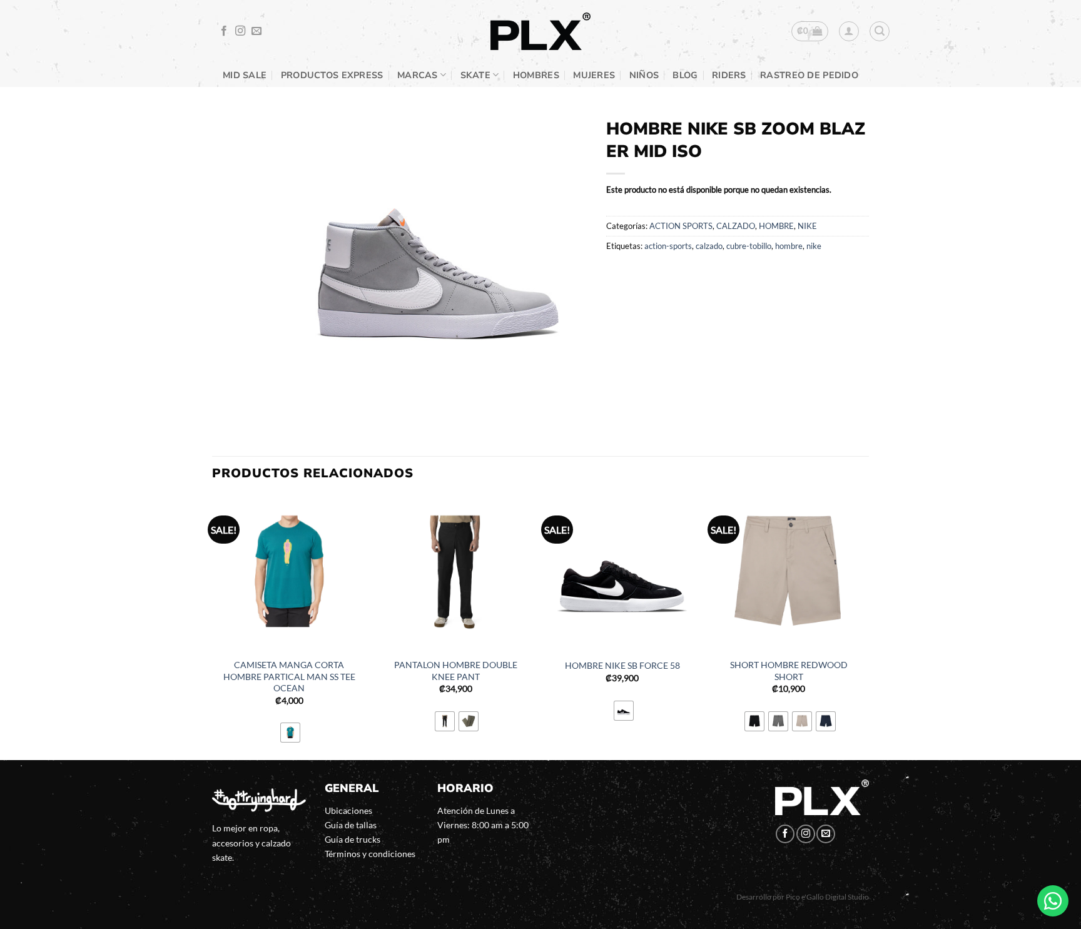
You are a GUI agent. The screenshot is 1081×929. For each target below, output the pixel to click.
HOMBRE (776, 226)
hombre (789, 246)
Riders (729, 75)
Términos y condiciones (370, 853)
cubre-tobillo (748, 246)
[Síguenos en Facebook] (224, 31)
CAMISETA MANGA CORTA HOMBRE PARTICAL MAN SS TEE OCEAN (289, 676)
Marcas (417, 75)
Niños (644, 75)
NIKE (807, 226)
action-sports (668, 246)
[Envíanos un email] (256, 31)
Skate (475, 75)
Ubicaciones (348, 810)
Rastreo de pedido (809, 75)
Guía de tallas (351, 825)
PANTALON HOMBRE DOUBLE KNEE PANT (455, 670)
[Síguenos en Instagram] (240, 31)
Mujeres (594, 75)
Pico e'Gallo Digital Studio (827, 897)
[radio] (290, 732)
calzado (709, 246)
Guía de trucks (352, 839)
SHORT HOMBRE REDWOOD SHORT (789, 670)
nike (813, 246)
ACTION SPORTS (681, 226)
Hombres (536, 75)
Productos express (332, 75)
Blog (685, 75)
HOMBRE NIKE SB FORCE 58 (622, 665)
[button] (809, 31)
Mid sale (244, 75)
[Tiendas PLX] (540, 31)
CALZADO (735, 226)
